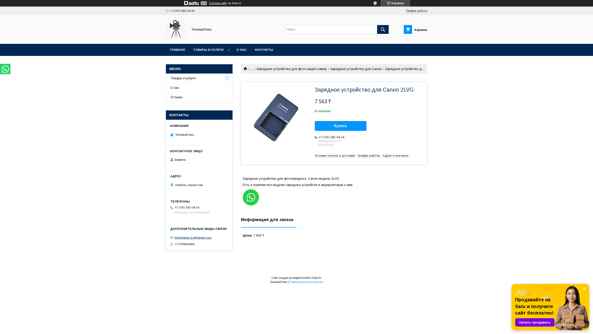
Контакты (264, 49)
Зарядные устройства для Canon (356, 69)
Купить (340, 126)
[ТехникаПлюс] (176, 38)
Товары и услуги (208, 49)
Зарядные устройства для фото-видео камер (291, 69)
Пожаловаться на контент (306, 282)
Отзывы (176, 97)
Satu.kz (317, 277)
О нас (242, 49)
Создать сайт (218, 3)
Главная (177, 49)
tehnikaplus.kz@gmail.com (193, 237)
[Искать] (383, 29)
